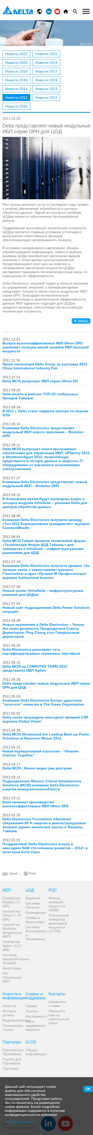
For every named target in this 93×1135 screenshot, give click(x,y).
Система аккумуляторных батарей (12, 959)
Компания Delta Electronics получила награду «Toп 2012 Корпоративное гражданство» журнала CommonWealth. (46, 524)
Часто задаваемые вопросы (35, 1026)
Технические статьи (12, 1028)
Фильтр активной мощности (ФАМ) (57, 904)
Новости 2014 (16, 89)
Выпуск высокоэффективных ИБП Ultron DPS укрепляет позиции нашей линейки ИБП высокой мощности (45, 347)
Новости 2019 (46, 63)
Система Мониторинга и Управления (35, 933)
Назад (82, 321)
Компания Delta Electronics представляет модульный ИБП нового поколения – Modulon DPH (43, 432)
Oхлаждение (35, 913)
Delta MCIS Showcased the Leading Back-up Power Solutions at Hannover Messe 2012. (45, 736)
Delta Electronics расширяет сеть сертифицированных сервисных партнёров (41, 651)
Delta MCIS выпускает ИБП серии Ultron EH (40, 381)
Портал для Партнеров (11, 1061)
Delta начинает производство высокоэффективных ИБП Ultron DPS (35, 804)
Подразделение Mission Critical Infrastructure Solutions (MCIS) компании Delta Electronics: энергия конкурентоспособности (41, 785)
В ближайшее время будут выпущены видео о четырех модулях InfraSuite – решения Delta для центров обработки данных (44, 503)
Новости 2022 (16, 54)
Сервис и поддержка (35, 996)
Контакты (57, 994)
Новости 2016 (16, 80)
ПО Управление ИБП (12, 977)
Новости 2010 (16, 106)
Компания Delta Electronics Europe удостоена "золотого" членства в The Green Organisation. (43, 702)
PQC (53, 890)
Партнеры (11, 1042)
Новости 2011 (46, 98)
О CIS (31, 1042)
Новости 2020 (16, 63)
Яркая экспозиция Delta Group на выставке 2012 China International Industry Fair (44, 366)
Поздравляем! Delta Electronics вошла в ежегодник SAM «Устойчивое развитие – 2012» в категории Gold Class (45, 848)
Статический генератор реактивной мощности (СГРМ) (58, 923)
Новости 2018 (16, 71)
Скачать (32, 1011)
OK (88, 1089)
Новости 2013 (46, 89)
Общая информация (35, 1052)
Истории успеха (9, 1013)
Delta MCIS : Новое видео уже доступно (37, 768)
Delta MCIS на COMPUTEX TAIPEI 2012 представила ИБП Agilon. (34, 668)
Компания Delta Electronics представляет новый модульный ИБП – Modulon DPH (44, 484)
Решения (33, 898)
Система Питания (33, 905)
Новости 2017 (46, 71)
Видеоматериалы (12, 1020)
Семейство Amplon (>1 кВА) (11, 902)
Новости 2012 (16, 98)
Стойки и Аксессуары (35, 920)
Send (13, 873)
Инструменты (35, 1016)
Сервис (31, 1006)
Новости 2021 (46, 54)
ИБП (6, 890)
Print (32, 873)
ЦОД (30, 890)
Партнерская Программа (12, 1052)
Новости (9, 1006)
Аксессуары (12, 968)
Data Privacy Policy (20, 1122)
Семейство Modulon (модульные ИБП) (12, 930)
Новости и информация (12, 996)
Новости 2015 (46, 80)
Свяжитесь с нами (57, 1004)
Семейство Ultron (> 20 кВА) (11, 915)
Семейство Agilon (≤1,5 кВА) (11, 946)
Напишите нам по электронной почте (58, 1017)
